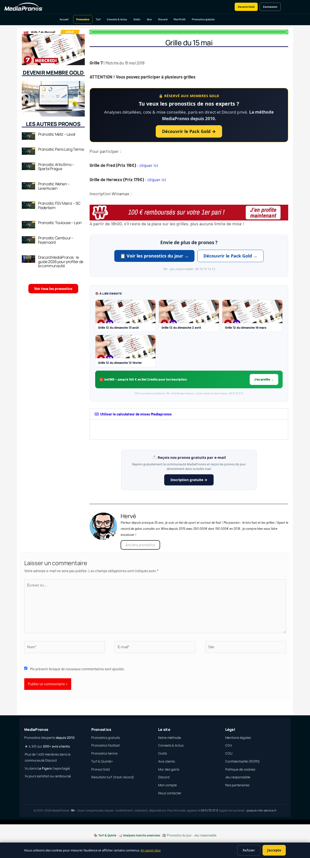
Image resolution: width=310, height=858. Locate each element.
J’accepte (274, 850)
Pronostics (82, 19)
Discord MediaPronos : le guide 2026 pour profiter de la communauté (60, 261)
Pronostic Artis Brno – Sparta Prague (56, 167)
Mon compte (167, 785)
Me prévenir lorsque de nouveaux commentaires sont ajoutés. (77, 669)
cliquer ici (149, 165)
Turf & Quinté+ (102, 761)
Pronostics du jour (179, 835)
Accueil (64, 19)
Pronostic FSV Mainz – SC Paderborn (59, 205)
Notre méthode (169, 737)
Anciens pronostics (140, 545)
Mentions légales (238, 737)
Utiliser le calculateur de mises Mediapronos (136, 414)
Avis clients (166, 761)
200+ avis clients (56, 746)
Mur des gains (168, 769)
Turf (98, 19)
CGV (228, 745)
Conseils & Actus (117, 19)
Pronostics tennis (104, 753)
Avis (149, 19)
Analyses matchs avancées (141, 835)
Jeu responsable (237, 777)
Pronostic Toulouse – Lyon (60, 222)
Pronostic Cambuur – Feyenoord (56, 240)
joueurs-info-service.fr (261, 810)
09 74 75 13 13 (209, 810)
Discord (162, 19)
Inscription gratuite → (188, 479)
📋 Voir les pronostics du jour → (154, 256)
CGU (228, 753)
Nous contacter (169, 793)
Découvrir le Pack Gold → (189, 131)
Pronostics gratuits (203, 19)
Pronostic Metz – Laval (56, 134)
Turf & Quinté (107, 835)
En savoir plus (151, 850)
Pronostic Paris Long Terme (61, 149)
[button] (189, 414)
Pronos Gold (100, 769)
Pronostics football (105, 745)
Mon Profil (180, 19)
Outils (136, 19)
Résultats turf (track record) (112, 777)
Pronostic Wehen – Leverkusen (54, 186)
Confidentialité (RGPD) (242, 761)
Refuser (249, 850)
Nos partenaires (237, 785)
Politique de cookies (240, 769)
